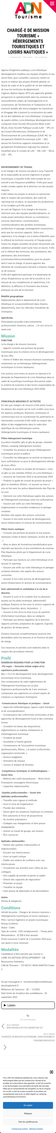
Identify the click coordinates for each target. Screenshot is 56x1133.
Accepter (28, 1105)
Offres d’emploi (28, 57)
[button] (51, 1072)
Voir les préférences (28, 1122)
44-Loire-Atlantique (41, 57)
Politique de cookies (20, 1129)
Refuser (28, 1113)
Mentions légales (36, 1129)
